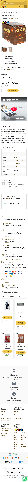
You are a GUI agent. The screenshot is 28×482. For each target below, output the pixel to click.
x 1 (14, 174)
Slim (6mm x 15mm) (18, 160)
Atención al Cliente (5, 420)
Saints (15, 432)
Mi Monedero (4, 415)
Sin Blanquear (17, 163)
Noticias (3, 435)
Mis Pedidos (3, 416)
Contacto (16, 413)
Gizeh (15, 441)
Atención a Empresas (19, 416)
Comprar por (4, 74)
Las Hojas (16, 443)
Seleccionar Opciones (21, 322)
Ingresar (4, 1)
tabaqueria (7, 69)
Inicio (2, 10)
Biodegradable (17, 157)
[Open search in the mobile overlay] (14, 3)
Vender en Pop (17, 418)
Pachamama (24, 437)
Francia (15, 166)
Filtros (5, 10)
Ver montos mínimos (9, 227)
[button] (24, 23)
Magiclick (16, 434)
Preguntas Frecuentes (6, 418)
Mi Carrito (3, 411)
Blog (15, 415)
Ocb (15, 69)
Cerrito (15, 444)
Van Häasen (24, 432)
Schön (15, 439)
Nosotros (16, 411)
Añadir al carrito (13, 90)
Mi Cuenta (3, 413)
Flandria (23, 435)
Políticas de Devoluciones (6, 433)
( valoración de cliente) (13, 18)
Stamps (16, 435)
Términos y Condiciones (6, 428)
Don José (23, 434)
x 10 (17, 174)
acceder (8, 198)
